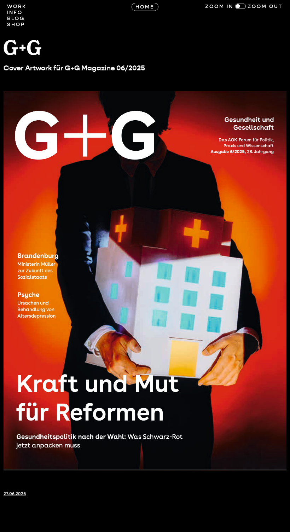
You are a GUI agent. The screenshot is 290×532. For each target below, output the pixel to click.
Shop (16, 25)
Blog (16, 19)
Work (17, 7)
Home (145, 7)
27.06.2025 (15, 493)
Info (15, 13)
